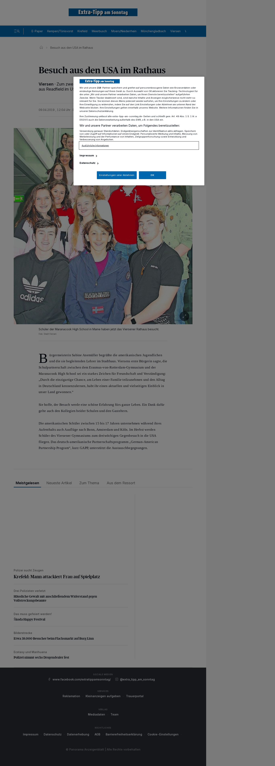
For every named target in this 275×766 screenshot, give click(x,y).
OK (152, 175)
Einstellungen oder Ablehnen (116, 175)
